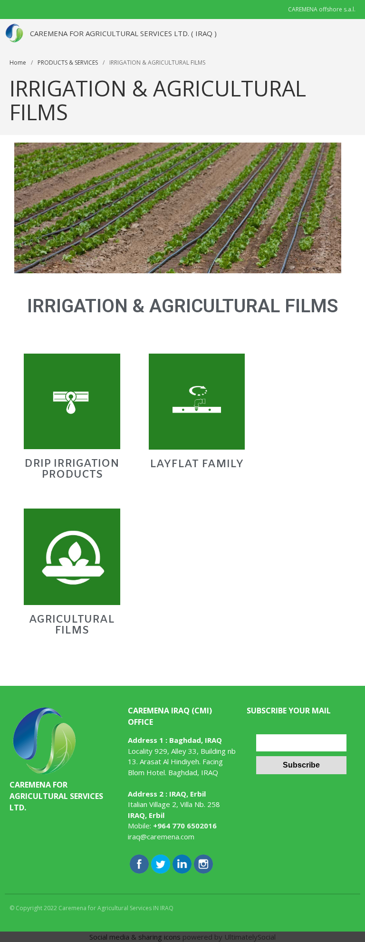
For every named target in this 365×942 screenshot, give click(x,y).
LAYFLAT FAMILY (196, 464)
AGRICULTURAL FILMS (72, 625)
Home (18, 62)
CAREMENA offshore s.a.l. (321, 9)
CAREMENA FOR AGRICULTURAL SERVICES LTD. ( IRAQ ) (123, 33)
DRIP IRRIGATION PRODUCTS (71, 469)
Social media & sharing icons (135, 937)
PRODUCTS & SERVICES (68, 62)
